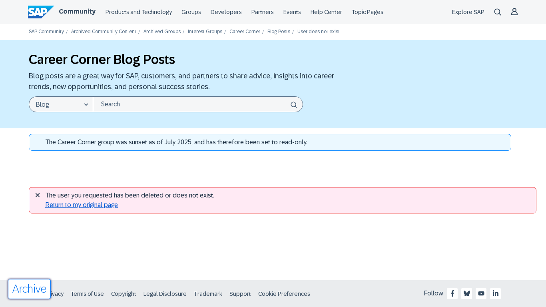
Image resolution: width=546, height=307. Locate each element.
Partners (262, 12)
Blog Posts (278, 31)
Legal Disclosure (165, 294)
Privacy (54, 294)
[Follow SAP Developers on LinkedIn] (495, 293)
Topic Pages (367, 12)
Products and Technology (139, 12)
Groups (191, 12)
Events (292, 12)
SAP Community (46, 31)
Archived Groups (162, 31)
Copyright (123, 294)
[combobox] (198, 104)
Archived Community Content (103, 31)
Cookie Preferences (284, 294)
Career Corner (244, 31)
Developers (226, 12)
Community (77, 11)
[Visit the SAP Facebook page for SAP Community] (452, 293)
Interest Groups (205, 31)
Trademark (208, 294)
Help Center (326, 12)
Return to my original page (81, 204)
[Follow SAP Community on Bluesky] (467, 293)
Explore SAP (468, 12)
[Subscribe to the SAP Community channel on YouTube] (481, 293)
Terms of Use (87, 294)
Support (240, 294)
